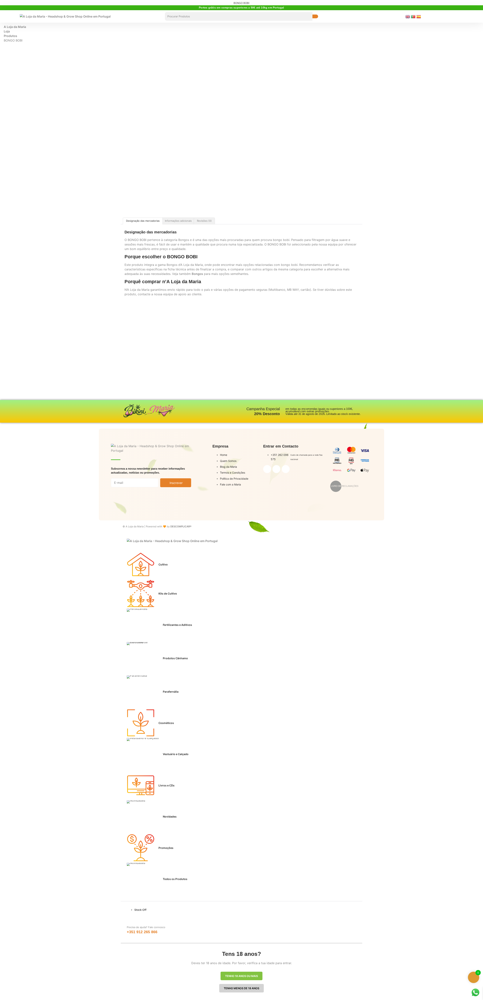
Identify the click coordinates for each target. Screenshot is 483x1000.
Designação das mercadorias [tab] (143, 220)
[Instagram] (276, 469)
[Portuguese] (413, 16)
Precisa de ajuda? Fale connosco (146, 927)
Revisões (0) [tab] (204, 220)
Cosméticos (166, 723)
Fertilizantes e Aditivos (177, 624)
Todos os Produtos (175, 879)
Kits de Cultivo (167, 593)
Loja (7, 31)
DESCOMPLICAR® (181, 526)
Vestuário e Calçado (175, 754)
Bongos (197, 274)
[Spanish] (419, 16)
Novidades (170, 816)
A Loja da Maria (15, 27)
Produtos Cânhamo (175, 658)
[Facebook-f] (267, 469)
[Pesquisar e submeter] (315, 16)
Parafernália (170, 691)
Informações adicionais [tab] (178, 220)
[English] (408, 16)
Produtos (10, 36)
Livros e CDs (166, 785)
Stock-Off (140, 909)
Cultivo (163, 564)
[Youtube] (286, 469)
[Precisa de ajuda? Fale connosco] (131, 920)
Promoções (165, 847)
